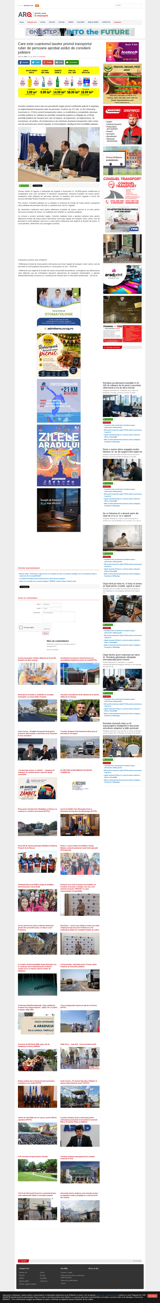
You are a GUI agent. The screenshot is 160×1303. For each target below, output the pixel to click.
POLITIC (52, 22)
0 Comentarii (41, 56)
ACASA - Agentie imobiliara (27, 1284)
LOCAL (42, 22)
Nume (38, 604)
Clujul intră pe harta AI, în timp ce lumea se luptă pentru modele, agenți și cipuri (122, 584)
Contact (63, 1283)
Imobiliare (117, 22)
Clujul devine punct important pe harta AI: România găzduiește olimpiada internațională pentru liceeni (121, 657)
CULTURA (80, 22)
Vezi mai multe (137, 1261)
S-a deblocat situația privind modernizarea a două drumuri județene (42, 578)
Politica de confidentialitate (69, 1280)
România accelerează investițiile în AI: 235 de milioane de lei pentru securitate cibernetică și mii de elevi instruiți (122, 385)
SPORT (71, 22)
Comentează (25, 185)
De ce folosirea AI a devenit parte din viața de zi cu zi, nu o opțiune (121, 514)
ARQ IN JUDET (93, 22)
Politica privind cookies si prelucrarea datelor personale (72, 1276)
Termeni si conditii (66, 1272)
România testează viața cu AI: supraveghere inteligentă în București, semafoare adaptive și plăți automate (121, 725)
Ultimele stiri (32, 22)
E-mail (38, 608)
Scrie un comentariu (52, 649)
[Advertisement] (58, 242)
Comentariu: (36, 612)
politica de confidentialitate (107, 1295)
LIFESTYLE (106, 22)
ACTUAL (62, 22)
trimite (46, 633)
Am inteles (152, 1296)
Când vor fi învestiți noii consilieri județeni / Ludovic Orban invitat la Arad (47, 581)
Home (22, 22)
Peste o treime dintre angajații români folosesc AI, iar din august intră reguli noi (122, 450)
